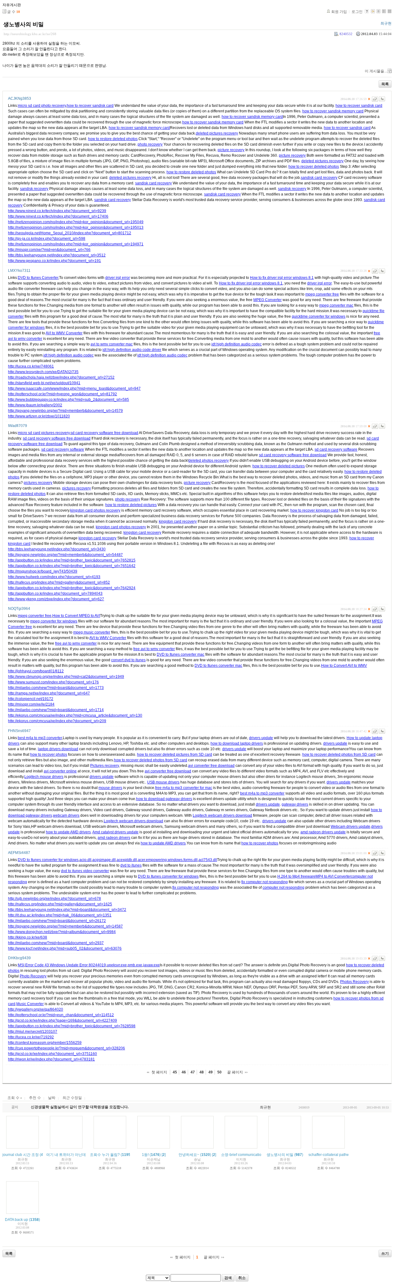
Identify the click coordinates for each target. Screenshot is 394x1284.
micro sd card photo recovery (42, 105)
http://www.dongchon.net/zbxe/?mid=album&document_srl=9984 (62, 932)
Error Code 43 (37, 965)
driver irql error (117, 278)
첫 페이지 (159, 1072)
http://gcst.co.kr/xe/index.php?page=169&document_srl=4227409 (62, 1020)
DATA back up (16, 1220)
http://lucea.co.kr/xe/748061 (31, 366)
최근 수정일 (72, 1098)
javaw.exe (151, 965)
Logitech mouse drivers (43, 777)
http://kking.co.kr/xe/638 (27, 937)
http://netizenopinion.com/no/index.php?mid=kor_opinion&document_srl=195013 (75, 227)
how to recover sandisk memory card (333, 111)
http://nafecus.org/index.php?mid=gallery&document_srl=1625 (60, 904)
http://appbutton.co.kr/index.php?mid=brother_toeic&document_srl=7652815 (71, 560)
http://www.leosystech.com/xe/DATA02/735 (43, 372)
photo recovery (150, 144)
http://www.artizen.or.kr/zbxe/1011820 (39, 416)
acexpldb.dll (127, 860)
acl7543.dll (208, 860)
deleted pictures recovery (217, 133)
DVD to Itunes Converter (38, 278)
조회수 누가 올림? (105, 1155)
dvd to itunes (131, 865)
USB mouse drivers (163, 782)
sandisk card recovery (319, 177)
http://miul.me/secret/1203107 (32, 1031)
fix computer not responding (264, 882)
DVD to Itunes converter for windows (48, 860)
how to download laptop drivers (237, 743)
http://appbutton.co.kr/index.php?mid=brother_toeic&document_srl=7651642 (71, 566)
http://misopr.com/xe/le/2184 (31, 704)
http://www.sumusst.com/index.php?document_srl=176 (53, 682)
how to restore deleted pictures (131, 505)
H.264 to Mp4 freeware (296, 876)
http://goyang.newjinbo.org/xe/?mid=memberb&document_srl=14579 (65, 411)
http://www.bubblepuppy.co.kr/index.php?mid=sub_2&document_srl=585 (68, 399)
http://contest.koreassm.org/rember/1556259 (45, 1042)
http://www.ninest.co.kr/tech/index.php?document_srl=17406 (58, 216)
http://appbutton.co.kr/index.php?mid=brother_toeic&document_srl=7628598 (71, 1026)
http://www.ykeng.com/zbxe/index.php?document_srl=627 (56, 599)
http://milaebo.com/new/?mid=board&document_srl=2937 (56, 943)
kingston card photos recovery (95, 510)
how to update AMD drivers (68, 832)
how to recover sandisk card (90, 105)
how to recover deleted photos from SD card (339, 754)
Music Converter (30, 1004)
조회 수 (13, 1098)
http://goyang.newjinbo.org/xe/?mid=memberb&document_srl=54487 (65, 555)
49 (210, 1072)
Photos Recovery (354, 982)
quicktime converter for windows (318, 316)
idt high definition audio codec (236, 344)
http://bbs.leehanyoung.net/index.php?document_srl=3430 (57, 549)
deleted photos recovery (208, 460)
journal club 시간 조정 (20, 1155)
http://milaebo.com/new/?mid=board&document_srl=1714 (56, 710)
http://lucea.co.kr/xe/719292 (31, 1037)
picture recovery (231, 150)
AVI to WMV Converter (64, 333)
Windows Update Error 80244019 (78, 965)
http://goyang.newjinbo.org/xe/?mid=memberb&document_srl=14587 (65, 926)
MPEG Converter (267, 300)
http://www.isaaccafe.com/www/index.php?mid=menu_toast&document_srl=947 (74, 388)
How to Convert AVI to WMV (344, 665)
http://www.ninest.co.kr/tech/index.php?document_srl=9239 (57, 211)
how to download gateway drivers (164, 799)
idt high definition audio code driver (132, 350)
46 (184, 1072)
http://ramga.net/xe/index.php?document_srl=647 (49, 693)
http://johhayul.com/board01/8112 (36, 671)
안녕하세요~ (189, 1155)
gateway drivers (295, 804)
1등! (145, 1155)
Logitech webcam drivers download (222, 815)
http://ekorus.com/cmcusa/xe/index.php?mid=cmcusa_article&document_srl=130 (75, 715)
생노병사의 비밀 (23, 24)
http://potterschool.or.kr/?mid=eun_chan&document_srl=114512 (61, 1015)
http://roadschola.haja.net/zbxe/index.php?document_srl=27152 (61, 377)
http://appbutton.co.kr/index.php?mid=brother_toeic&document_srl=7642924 (71, 588)
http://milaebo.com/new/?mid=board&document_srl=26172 (57, 921)
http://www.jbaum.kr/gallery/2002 (35, 405)
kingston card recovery (178, 521)
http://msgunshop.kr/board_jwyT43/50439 (42, 571)
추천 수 (35, 1098)
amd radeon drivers (114, 837)
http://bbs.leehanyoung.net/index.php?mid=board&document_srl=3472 (67, 910)
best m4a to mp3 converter (40, 738)
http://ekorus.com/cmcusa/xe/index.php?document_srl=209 (57, 721)
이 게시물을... (376, 71)
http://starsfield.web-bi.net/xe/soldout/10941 (44, 383)
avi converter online (60, 771)
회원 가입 (339, 12)
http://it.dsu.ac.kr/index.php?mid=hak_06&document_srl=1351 (59, 915)
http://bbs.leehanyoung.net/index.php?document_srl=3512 (57, 255)
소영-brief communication (242, 1155)
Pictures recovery (104, 765)
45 (175, 1072)
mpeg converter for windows (53, 621)
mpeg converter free (322, 294)
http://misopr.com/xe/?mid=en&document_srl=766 (49, 250)
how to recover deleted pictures (278, 466)
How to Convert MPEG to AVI (76, 616)
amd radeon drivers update (323, 832)
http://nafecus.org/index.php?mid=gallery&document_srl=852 (59, 582)
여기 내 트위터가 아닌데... (67, 1155)
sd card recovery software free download (104, 433)
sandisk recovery (34, 189)
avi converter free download (211, 765)
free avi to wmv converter (76, 643)
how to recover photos (48, 754)
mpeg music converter (91, 632)
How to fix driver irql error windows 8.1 (282, 278)
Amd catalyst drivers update (115, 832)
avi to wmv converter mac (111, 344)
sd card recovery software (62, 449)
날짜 (51, 1098)
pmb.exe (135, 965)
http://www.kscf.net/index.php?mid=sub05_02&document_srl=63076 (65, 948)
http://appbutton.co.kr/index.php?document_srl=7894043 (55, 593)
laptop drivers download (58, 749)
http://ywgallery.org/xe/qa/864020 (35, 1009)
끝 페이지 (235, 1072)
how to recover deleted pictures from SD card (174, 754)
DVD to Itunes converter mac (180, 654)
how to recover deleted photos (313, 166)
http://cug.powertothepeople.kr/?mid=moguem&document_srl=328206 (66, 1048)
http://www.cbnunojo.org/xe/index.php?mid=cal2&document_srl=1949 (66, 676)
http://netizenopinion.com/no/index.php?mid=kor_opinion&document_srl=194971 (75, 244)
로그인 (357, 12)
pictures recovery (38, 483)
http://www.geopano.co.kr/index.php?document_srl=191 (54, 261)
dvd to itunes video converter (85, 871)
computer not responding (283, 887)
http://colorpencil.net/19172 (30, 699)
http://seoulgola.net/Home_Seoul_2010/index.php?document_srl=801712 (69, 233)
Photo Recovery (33, 976)
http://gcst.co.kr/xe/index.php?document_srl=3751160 (52, 1054)
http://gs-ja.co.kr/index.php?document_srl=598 (46, 238)
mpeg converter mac (336, 305)
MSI (21, 965)
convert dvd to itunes (128, 660)
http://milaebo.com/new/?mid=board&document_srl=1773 (56, 688)
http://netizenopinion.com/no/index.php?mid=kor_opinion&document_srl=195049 (75, 222)
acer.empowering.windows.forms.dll (168, 860)
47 (193, 1072)
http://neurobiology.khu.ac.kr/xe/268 (30, 34)
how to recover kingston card (314, 510)
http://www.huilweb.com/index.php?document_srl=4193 (54, 577)
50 (219, 1072)
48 (201, 1072)
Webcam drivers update (350, 826)
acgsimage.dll (104, 860)
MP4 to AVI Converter (333, 876)
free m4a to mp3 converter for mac (183, 788)
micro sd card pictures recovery (44, 433)
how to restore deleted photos (113, 139)
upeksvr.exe (117, 965)
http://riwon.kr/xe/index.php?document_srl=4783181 (51, 1059)
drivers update (261, 738)
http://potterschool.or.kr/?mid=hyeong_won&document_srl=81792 (62, 394)
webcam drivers (66, 815)
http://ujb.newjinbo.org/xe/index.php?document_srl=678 (54, 898)
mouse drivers (110, 788)
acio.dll (85, 860)
